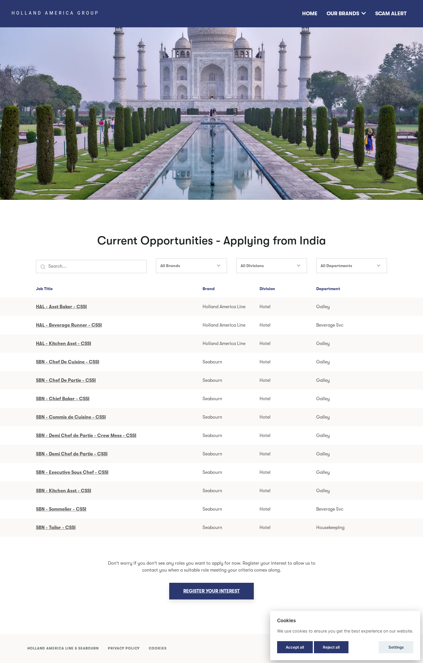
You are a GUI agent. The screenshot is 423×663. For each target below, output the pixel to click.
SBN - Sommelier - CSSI (61, 509)
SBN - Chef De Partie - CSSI (66, 380)
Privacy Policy (124, 648)
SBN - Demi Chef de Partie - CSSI (72, 454)
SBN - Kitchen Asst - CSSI (63, 490)
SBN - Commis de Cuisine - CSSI (71, 417)
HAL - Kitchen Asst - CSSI (63, 343)
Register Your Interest (211, 591)
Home (309, 13)
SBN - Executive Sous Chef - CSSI (72, 472)
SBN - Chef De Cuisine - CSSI (67, 362)
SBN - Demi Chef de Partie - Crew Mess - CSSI (86, 435)
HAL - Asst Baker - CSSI (61, 306)
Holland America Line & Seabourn (63, 648)
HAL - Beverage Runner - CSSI (69, 325)
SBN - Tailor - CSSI (56, 527)
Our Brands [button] (343, 13)
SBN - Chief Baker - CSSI (62, 398)
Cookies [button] (158, 648)
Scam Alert (391, 13)
